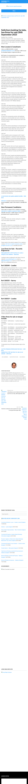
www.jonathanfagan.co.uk (11, 259)
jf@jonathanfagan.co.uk (6, 260)
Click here (3, 200)
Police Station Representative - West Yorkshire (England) (13, 529)
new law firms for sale (14, 356)
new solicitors (22, 356)
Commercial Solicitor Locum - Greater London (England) (13, 522)
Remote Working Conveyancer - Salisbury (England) (12, 560)
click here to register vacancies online (10, 211)
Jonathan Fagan (5, 370)
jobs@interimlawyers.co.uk (8, 50)
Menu (14, 10)
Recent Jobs (16, 518)
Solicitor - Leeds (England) (7, 526)
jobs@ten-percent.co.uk (6, 245)
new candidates (5, 356)
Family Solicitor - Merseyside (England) (9, 548)
